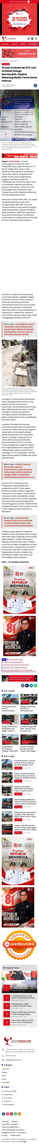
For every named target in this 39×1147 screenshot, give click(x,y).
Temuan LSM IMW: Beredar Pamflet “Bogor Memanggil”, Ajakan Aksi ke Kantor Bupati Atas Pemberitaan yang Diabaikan (28, 749)
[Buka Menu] (32, 38)
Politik (4, 1076)
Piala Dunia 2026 (10, 1091)
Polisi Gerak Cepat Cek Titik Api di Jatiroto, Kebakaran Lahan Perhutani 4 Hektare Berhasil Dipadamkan (22, 1021)
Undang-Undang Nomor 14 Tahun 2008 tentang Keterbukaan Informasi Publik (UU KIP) (19, 671)
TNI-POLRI (5, 1069)
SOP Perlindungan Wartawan (13, 1130)
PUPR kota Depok (21, 668)
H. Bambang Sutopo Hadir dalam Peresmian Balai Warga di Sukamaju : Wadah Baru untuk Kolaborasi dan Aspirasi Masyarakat (23, 997)
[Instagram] (7, 1114)
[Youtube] (11, 1114)
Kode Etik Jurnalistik (9, 1124)
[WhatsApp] (35, 685)
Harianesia (14, 161)
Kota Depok (8, 1098)
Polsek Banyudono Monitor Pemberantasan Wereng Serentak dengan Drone (9, 709)
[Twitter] (27, 685)
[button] (28, 38)
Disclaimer (22, 1133)
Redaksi (14, 1121)
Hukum (4, 1079)
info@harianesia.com (13, 1060)
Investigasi (5, 64)
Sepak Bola (8, 1095)
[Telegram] (31, 685)
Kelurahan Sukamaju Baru (14, 662)
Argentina (7, 1101)
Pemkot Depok (24, 665)
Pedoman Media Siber (10, 1127)
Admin (4, 85)
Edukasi (4, 1072)
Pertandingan (9, 1104)
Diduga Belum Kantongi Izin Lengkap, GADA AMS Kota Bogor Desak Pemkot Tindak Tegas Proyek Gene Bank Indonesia (9, 749)
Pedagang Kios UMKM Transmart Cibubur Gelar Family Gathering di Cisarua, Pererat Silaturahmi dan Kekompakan (22, 1005)
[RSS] (19, 1114)
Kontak (4, 1135)
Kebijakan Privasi (8, 1133)
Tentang (5, 1121)
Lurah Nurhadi (9, 665)
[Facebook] (23, 685)
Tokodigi (23, 1141)
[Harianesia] (9, 38)
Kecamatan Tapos (16, 660)
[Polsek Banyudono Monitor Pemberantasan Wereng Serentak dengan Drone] (10, 699)
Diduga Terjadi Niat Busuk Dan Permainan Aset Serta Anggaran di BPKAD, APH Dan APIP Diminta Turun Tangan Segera (28, 709)
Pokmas (7, 668)
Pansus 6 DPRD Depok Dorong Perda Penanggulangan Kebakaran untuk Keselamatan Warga (23, 1013)
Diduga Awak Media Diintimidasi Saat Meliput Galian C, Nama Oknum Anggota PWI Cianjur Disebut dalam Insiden (10, 729)
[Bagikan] (35, 85)
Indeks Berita (15, 1135)
